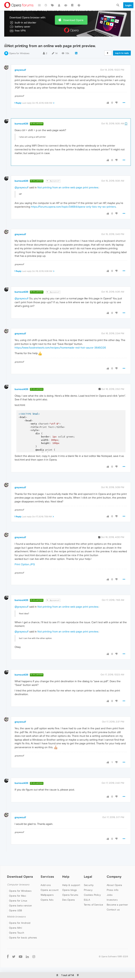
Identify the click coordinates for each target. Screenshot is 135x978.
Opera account (50, 890)
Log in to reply (122, 53)
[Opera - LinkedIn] (27, 956)
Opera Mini (15, 927)
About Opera (114, 885)
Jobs (109, 894)
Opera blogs (69, 890)
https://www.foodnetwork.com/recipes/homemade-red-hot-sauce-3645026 (60, 347)
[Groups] (65, 5)
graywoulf (20, 69)
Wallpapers (47, 894)
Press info (112, 890)
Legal (88, 876)
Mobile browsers (16, 916)
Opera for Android (19, 922)
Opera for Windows (19, 53)
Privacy (88, 890)
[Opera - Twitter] (13, 956)
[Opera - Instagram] (34, 956)
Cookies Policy (92, 894)
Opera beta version (20, 905)
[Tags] (52, 5)
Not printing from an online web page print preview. (68, 187)
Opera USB (15, 910)
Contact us (113, 909)
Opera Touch (16, 932)
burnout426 (21, 123)
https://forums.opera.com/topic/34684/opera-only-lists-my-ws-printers (73, 206)
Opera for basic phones (23, 937)
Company (114, 876)
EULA (87, 899)
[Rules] (72, 5)
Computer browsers (18, 884)
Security (89, 885)
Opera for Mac (17, 895)
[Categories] (39, 5)
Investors (112, 899)
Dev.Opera (68, 899)
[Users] (59, 5)
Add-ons (46, 885)
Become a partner (117, 904)
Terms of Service (93, 904)
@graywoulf (54, 181)
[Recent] (46, 5)
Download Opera (73, 20)
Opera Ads (47, 899)
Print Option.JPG (25, 564)
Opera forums (70, 894)
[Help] (79, 5)
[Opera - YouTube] (20, 956)
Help (65, 876)
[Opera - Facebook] (7, 956)
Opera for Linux (18, 900)
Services (47, 876)
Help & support (71, 885)
